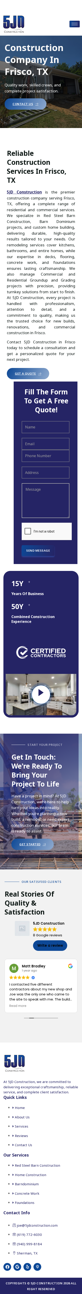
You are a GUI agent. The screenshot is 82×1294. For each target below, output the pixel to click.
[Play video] (41, 694)
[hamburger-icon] (74, 24)
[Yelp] (27, 1267)
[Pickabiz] (37, 1267)
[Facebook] (7, 1267)
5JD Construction (24, 192)
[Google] (17, 1267)
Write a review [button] (50, 945)
